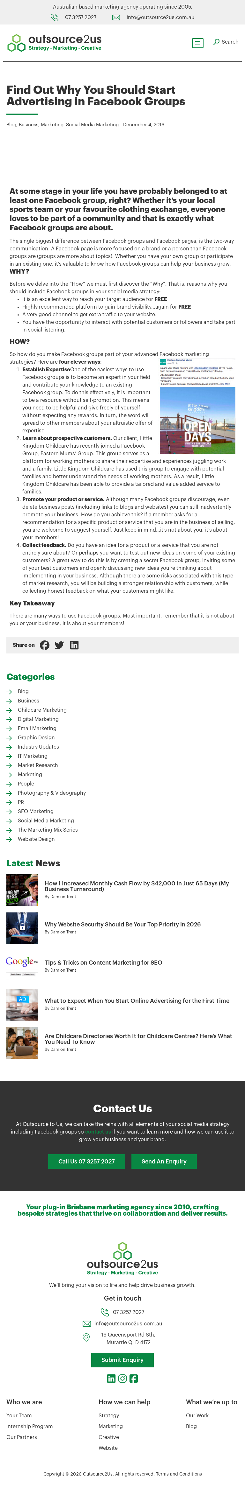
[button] (45, 645)
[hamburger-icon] (198, 43)
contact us (98, 1131)
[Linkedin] (111, 1378)
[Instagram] (122, 1378)
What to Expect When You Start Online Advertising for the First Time (137, 1001)
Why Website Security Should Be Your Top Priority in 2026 (123, 924)
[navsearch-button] (226, 42)
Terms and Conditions (179, 1474)
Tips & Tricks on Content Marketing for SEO (103, 963)
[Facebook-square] (133, 1378)
